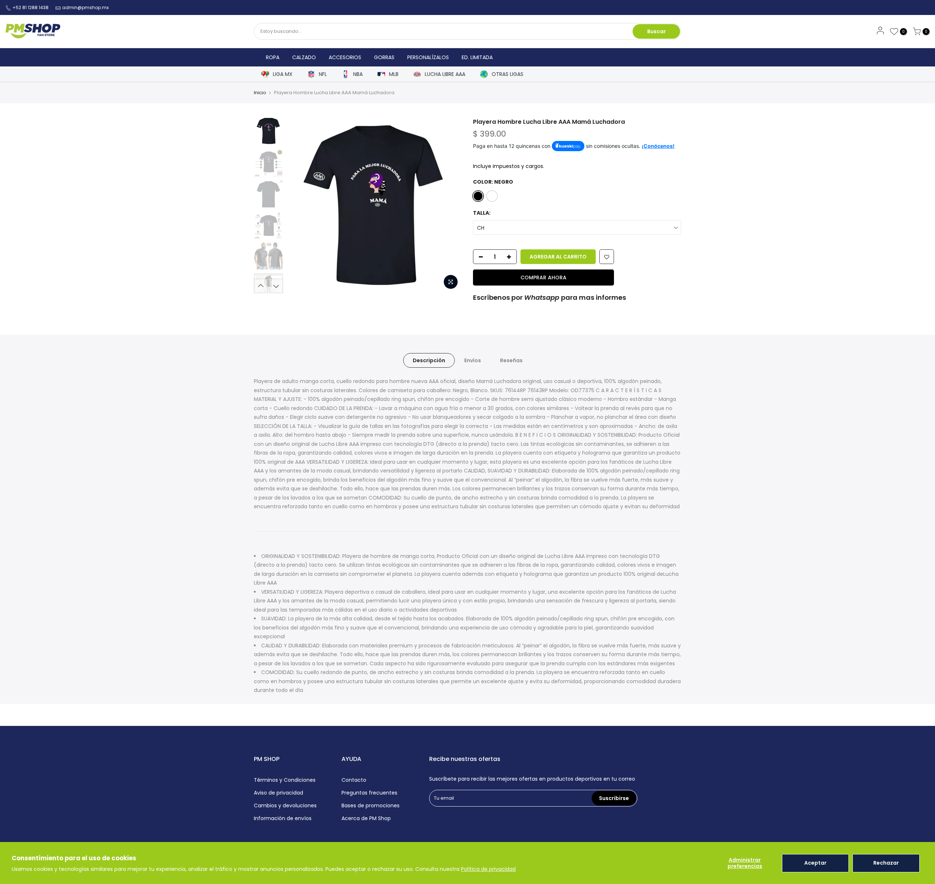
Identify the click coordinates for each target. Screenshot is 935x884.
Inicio (260, 92)
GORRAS (384, 57)
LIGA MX (283, 74)
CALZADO (304, 57)
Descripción (429, 360)
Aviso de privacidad (278, 792)
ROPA (272, 57)
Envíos (472, 360)
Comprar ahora (543, 277)
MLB (393, 74)
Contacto (353, 780)
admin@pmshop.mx (85, 7)
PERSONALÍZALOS (428, 57)
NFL (323, 74)
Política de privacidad (488, 869)
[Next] (449, 205)
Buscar (656, 31)
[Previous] (299, 205)
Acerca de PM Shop (366, 818)
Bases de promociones (370, 805)
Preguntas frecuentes (369, 792)
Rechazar (886, 862)
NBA (358, 74)
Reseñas (511, 360)
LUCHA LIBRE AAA (445, 74)
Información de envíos (283, 818)
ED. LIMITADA (477, 57)
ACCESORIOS (345, 57)
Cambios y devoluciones (285, 805)
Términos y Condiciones (285, 780)
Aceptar (815, 862)
